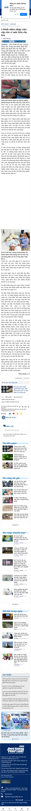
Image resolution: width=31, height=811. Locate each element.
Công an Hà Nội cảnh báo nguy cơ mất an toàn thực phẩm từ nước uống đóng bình (21, 550)
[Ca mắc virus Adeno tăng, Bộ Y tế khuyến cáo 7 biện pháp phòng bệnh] (15, 720)
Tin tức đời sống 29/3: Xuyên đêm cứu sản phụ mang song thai (21, 491)
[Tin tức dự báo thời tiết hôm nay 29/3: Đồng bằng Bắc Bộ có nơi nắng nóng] (7, 483)
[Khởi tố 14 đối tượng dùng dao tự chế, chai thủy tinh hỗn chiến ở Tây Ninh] (7, 508)
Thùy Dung (7, 38)
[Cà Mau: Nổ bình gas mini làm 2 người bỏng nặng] (7, 500)
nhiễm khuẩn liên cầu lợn (8, 399)
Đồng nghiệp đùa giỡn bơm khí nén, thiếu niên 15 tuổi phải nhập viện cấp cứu (21, 591)
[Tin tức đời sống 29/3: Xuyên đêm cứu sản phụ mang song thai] (7, 492)
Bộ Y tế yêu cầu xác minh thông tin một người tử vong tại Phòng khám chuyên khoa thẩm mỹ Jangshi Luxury (21, 564)
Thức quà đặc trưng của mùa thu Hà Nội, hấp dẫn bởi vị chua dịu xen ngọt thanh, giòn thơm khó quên (15, 680)
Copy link (9, 810)
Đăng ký (24, 14)
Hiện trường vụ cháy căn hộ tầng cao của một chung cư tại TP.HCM (20, 645)
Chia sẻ (27, 810)
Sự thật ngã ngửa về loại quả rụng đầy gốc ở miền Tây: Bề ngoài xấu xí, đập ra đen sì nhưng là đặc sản (15, 706)
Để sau (16, 14)
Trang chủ (3, 810)
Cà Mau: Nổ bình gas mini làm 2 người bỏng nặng (21, 499)
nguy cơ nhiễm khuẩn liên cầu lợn (10, 402)
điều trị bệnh (8, 397)
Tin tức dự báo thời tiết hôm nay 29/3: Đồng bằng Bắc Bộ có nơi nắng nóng (20, 483)
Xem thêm (15, 525)
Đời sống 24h (13, 383)
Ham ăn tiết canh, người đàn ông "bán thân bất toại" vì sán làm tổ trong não (21, 389)
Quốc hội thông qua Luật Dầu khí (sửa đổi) (21, 615)
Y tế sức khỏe (6, 730)
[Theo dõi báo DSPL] (15, 41)
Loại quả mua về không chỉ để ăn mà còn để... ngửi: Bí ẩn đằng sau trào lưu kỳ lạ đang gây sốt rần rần (15, 693)
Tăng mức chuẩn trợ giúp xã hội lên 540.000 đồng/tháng (21, 634)
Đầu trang (19, 800)
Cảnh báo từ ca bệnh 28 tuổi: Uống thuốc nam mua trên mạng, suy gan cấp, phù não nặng (20, 579)
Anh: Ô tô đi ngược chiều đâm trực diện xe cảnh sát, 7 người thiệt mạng (21, 625)
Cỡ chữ (15, 810)
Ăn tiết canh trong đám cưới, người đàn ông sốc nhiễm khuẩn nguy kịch (20, 465)
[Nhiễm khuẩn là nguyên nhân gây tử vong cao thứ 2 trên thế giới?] (7, 457)
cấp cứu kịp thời (18, 397)
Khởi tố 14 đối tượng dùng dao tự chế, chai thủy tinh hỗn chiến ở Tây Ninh (21, 508)
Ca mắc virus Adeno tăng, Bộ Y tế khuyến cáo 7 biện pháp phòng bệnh (15, 734)
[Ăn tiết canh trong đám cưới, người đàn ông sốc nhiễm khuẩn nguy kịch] (7, 465)
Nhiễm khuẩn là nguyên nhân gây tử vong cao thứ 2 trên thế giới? (20, 457)
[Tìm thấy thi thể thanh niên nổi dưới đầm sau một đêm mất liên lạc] (7, 516)
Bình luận (22, 810)
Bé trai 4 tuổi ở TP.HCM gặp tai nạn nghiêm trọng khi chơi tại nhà (21, 538)
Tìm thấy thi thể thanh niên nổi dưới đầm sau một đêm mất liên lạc (21, 515)
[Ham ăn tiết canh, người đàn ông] (7, 389)
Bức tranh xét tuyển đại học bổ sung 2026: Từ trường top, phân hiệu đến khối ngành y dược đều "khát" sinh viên (21, 659)
